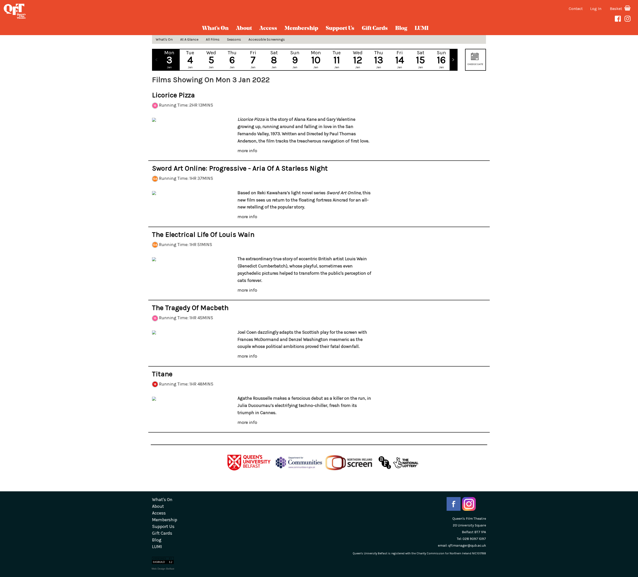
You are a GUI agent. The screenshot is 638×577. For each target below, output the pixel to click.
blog (401, 28)
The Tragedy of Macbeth (190, 308)
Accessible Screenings (266, 39)
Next (453, 59)
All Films (213, 39)
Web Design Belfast (163, 568)
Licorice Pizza (173, 95)
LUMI (421, 28)
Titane (162, 374)
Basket (616, 8)
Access (268, 28)
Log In (595, 8)
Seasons (234, 39)
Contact (576, 8)
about (244, 28)
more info (247, 150)
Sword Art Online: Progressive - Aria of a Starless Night (240, 168)
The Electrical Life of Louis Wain (203, 234)
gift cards (375, 28)
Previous (156, 59)
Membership (301, 28)
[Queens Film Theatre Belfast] (106, 11)
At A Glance (189, 39)
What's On (215, 28)
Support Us (340, 28)
